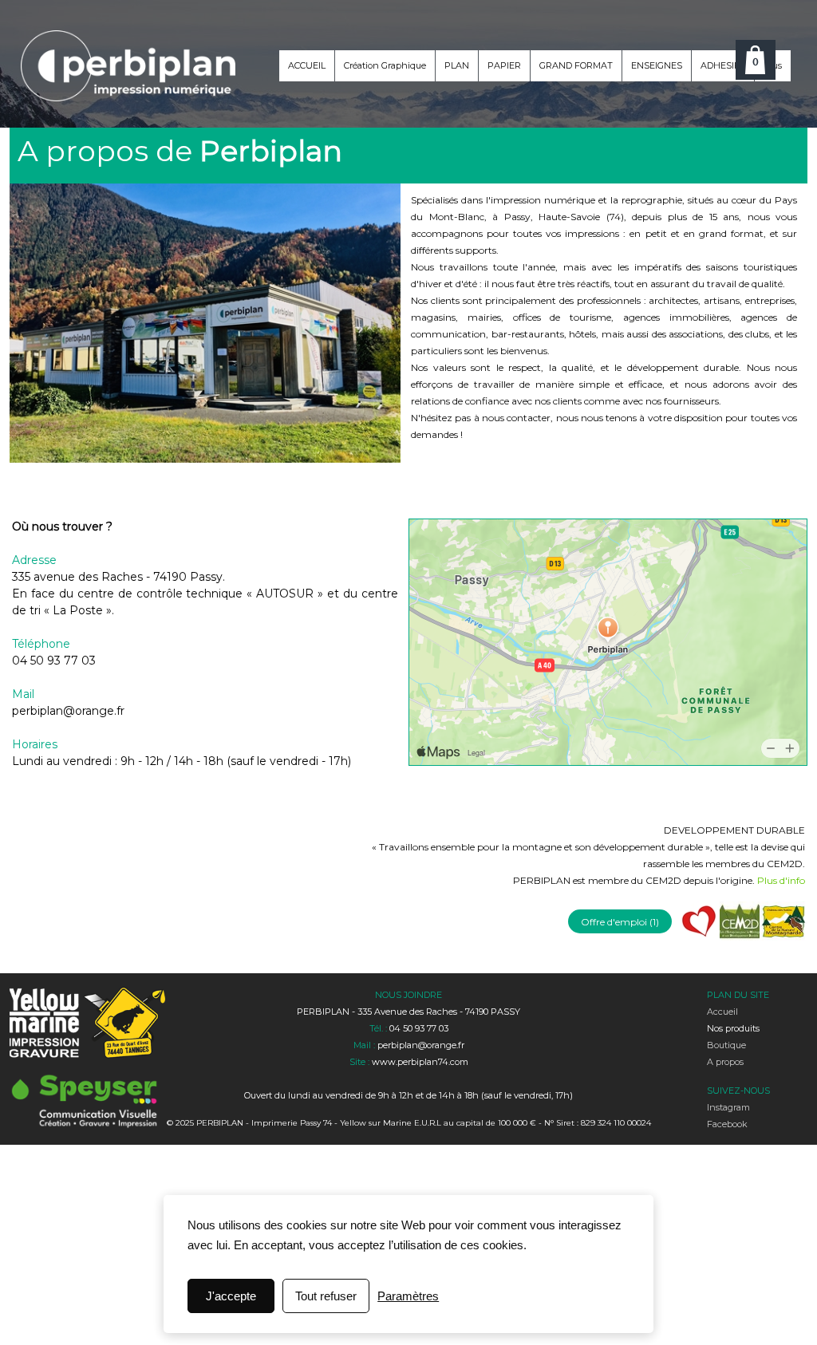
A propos (725, 1061)
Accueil (722, 1011)
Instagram (728, 1107)
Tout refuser (326, 1296)
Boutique (726, 1045)
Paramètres (408, 1296)
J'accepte (231, 1296)
